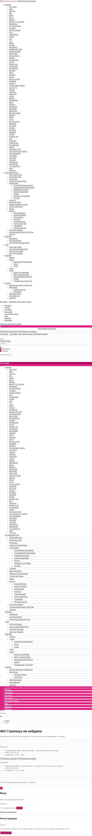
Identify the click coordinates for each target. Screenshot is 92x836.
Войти (19, 808)
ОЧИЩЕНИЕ (13, 183)
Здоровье (8, 320)
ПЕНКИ (16, 194)
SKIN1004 (12, 141)
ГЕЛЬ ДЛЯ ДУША (15, 247)
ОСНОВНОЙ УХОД (11, 173)
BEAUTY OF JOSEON (16, 22)
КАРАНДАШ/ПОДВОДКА (22, 262)
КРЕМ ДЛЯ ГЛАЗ (15, 177)
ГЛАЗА (11, 260)
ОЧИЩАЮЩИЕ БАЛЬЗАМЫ (23, 187)
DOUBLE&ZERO (15, 51)
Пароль (3, 804)
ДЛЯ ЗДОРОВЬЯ (15, 294)
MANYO (12, 98)
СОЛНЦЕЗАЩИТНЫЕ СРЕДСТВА (21, 232)
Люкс (6, 316)
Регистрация (6, 833)
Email (2, 825)
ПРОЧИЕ (12, 170)
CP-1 (10, 41)
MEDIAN (12, 105)
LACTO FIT (13, 88)
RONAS (11, 134)
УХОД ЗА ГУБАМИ (16, 230)
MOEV (11, 117)
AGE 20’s (12, 11)
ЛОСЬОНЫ (13, 179)
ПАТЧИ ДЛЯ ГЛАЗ (20, 224)
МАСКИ (12, 211)
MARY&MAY (13, 100)
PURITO (12, 128)
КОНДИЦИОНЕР (15, 241)
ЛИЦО (11, 270)
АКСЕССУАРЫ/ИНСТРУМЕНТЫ (20, 285)
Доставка (8, 310)
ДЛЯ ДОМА (13, 287)
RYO (10, 139)
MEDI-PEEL (13, 111)
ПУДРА (16, 279)
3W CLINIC (13, 7)
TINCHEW (12, 158)
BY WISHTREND (15, 26)
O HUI (11, 119)
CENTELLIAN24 (14, 30)
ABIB (11, 9)
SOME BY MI (13, 143)
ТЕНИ (15, 264)
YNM (11, 168)
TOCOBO (12, 160)
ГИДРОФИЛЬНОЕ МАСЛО (23, 185)
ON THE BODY (14, 122)
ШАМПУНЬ (13, 238)
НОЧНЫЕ (16, 219)
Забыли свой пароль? (8, 812)
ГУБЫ (11, 268)
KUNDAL (12, 83)
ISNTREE (12, 75)
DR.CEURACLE (14, 56)
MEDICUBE (13, 107)
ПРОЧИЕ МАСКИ (19, 228)
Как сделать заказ (11, 314)
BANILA (12, 20)
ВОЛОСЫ (7, 236)
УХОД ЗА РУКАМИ (16, 253)
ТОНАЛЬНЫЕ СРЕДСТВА (22, 281)
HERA (11, 73)
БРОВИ (12, 258)
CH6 (10, 39)
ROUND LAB (13, 136)
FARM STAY (13, 64)
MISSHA (12, 115)
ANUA (11, 15)
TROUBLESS (13, 162)
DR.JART (12, 58)
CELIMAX (12, 28)
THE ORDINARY (15, 153)
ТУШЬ (15, 266)
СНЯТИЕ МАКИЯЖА (20, 192)
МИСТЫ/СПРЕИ (15, 202)
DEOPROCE (13, 47)
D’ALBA (11, 45)
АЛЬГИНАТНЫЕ (19, 213)
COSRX (11, 37)
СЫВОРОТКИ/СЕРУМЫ (17, 181)
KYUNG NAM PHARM (17, 85)
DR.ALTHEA (13, 54)
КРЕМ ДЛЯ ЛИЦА (15, 175)
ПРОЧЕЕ (16, 198)
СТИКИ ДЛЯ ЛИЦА (16, 207)
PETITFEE (12, 126)
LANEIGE (12, 92)
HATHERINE (13, 68)
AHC (10, 13)
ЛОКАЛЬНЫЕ (18, 217)
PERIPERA (12, 124)
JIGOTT (11, 77)
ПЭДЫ (11, 209)
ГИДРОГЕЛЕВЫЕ (19, 215)
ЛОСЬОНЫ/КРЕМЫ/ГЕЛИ (18, 249)
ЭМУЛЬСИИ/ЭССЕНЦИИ (18, 204)
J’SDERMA (12, 81)
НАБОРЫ (12, 298)
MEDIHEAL (13, 109)
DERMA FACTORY (15, 49)
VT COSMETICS (14, 166)
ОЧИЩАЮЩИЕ (19, 221)
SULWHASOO (14, 145)
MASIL (11, 102)
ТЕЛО (6, 245)
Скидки (7, 307)
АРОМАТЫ (17, 292)
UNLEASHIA (13, 164)
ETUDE (11, 62)
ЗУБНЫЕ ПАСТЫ (19, 289)
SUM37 (11, 147)
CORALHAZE (13, 34)
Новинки (7, 318)
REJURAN (12, 130)
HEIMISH (12, 71)
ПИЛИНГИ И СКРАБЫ (21, 196)
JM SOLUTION (14, 79)
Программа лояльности (40, 329)
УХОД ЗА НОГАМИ (16, 251)
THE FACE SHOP (15, 149)
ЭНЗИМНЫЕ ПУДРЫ (21, 190)
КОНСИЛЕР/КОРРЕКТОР (22, 277)
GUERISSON (13, 66)
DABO (11, 43)
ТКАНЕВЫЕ (17, 226)
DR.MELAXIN (13, 60)
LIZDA (11, 96)
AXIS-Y (11, 17)
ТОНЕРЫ (12, 200)
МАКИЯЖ (7, 255)
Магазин (7, 305)
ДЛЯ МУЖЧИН (14, 296)
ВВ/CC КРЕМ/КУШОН (21, 275)
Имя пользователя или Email (12, 800)
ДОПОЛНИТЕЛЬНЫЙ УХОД (19, 243)
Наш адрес (8, 312)
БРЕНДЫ (7, 5)
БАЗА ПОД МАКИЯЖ (21, 272)
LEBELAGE (13, 94)
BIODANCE (13, 24)
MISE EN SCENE (15, 113)
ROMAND (12, 132)
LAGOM (12, 90)
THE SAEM (13, 156)
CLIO (11, 32)
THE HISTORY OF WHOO (18, 151)
